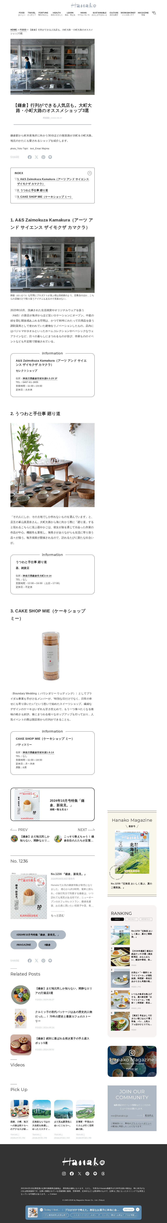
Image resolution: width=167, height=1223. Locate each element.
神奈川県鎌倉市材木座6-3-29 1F (40, 378)
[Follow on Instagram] (64, 1174)
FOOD (23, 30)
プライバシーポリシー (141, 1123)
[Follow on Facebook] (72, 1174)
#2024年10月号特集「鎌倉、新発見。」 (38, 934)
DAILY (117, 919)
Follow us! (132, 1069)
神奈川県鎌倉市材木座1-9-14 (38, 752)
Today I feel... (52, 1210)
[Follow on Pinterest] (87, 1174)
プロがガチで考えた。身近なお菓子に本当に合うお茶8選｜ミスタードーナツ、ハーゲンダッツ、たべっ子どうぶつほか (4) (92, 1210)
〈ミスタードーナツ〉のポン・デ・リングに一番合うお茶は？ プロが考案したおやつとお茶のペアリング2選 (108, 1215)
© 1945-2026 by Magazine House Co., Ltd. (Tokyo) (83, 1200)
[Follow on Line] (95, 1174)
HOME (13, 30)
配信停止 (149, 1115)
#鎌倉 (47, 944)
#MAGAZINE (23, 944)
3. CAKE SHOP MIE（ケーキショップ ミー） (45, 196)
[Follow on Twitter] (80, 1174)
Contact (53, 1194)
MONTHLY (145, 919)
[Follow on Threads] (103, 1174)
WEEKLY (132, 919)
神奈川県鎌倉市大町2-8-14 (37, 575)
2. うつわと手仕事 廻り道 (32, 190)
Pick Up (18, 1089)
